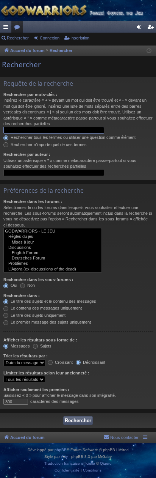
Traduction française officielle (69, 463)
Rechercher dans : (21, 295)
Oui (13, 285)
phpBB (61, 450)
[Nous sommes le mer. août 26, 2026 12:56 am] (149, 51)
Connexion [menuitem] (140, 28)
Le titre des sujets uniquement (37, 315)
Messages (19, 346)
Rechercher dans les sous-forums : (38, 279)
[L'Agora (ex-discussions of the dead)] (52, 269)
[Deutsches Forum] (52, 258)
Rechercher (18, 38)
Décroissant (93, 362)
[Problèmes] (52, 263)
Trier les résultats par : (25, 356)
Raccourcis (7, 28)
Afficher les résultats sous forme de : (40, 340)
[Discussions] (52, 247)
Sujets (45, 346)
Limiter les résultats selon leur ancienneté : (46, 373)
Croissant (63, 362)
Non (30, 285)
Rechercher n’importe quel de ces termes (48, 144)
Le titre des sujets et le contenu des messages (52, 301)
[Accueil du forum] (78, 10)
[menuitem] (121, 437)
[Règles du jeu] (52, 236)
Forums (18, 28)
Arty (64, 456)
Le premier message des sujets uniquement (50, 322)
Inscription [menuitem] (152, 28)
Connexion (49, 38)
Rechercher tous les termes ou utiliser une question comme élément (72, 137)
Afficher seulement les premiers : (36, 389)
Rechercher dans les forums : (32, 201)
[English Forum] (52, 253)
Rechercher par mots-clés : (30, 94)
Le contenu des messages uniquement (45, 308)
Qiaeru (106, 463)
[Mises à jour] (52, 242)
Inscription (79, 38)
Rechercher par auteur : (26, 154)
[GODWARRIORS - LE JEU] (52, 231)
